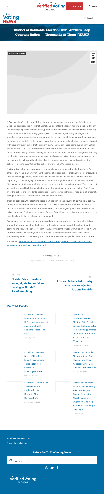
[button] (92, 6)
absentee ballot (41, 260)
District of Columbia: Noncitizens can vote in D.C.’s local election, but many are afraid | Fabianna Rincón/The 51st (36, 324)
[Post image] (14, 318)
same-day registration (56, 260)
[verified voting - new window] (51, 11)
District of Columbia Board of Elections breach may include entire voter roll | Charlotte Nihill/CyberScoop (34, 362)
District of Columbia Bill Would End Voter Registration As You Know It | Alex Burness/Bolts (36, 390)
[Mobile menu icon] (98, 18)
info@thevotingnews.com (18, 438)
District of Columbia (17, 54)
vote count (69, 260)
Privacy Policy (13, 443)
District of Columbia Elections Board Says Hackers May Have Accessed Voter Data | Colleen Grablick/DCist (85, 360)
